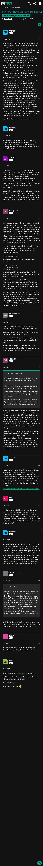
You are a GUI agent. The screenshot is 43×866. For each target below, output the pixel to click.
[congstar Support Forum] (6, 4)
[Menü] (40, 4)
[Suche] (29, 4)
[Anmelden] (35, 4)
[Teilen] (39, 24)
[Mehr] (39, 39)
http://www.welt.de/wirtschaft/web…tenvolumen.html (20, 489)
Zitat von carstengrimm (15, 373)
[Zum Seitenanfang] (39, 863)
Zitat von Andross (13, 587)
